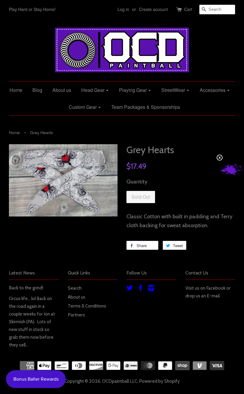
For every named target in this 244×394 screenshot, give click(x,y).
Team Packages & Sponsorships (145, 106)
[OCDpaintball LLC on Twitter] (129, 289)
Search (75, 288)
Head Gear (93, 90)
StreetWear (173, 90)
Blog (37, 90)
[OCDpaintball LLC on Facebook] (140, 289)
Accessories (213, 90)
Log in (123, 9)
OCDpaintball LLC (119, 381)
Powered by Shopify (159, 381)
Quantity (136, 181)
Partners (76, 315)
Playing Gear (133, 90)
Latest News (22, 273)
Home (16, 90)
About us (61, 90)
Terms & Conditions (87, 306)
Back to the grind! (26, 288)
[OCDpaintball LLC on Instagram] (151, 289)
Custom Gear (83, 106)
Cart (188, 9)
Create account (153, 9)
